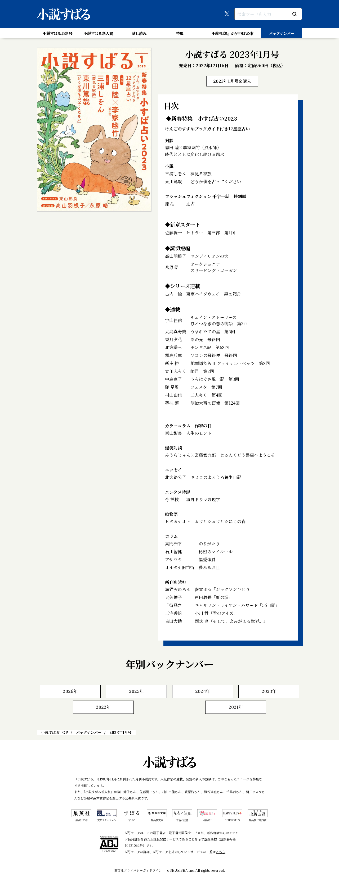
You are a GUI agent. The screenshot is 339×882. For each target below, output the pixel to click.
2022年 (103, 707)
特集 (179, 33)
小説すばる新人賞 (98, 33)
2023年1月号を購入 (232, 81)
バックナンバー (281, 33)
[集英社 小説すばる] (63, 14)
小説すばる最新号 (57, 33)
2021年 (236, 707)
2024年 (202, 691)
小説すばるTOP (54, 732)
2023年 (269, 691)
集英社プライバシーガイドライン (138, 870)
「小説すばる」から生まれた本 (230, 33)
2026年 (70, 691)
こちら (220, 851)
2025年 (136, 691)
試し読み (139, 33)
